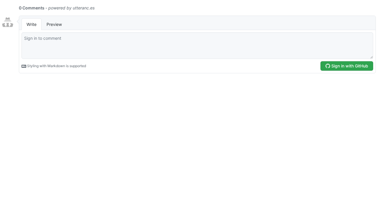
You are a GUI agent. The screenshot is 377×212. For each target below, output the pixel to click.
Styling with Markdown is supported (56, 66)
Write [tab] (32, 24)
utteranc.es (84, 7)
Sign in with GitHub (349, 65)
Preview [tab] (54, 24)
